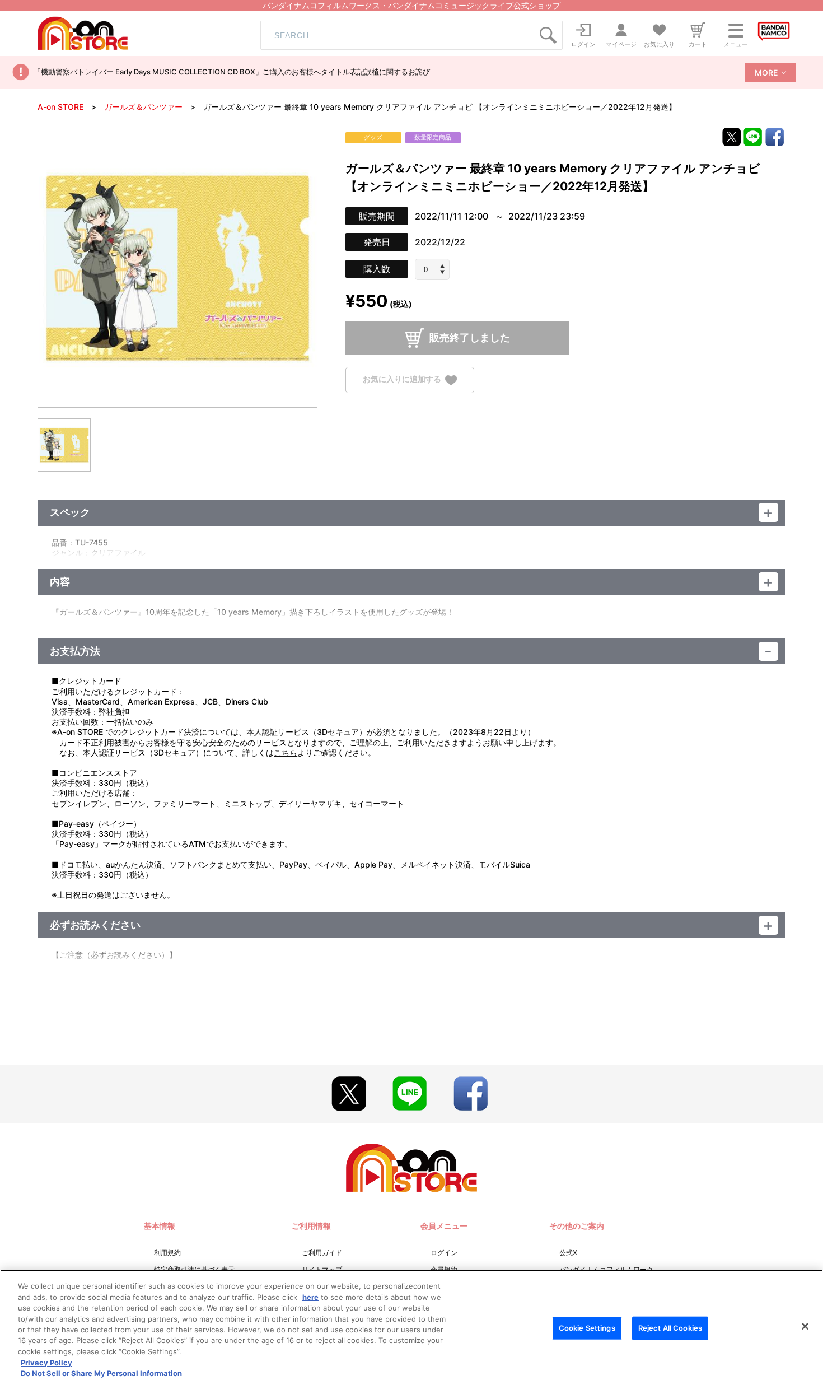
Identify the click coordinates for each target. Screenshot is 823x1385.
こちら (285, 752)
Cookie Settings (587, 1327)
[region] (411, 1327)
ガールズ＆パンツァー (143, 106)
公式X (568, 1252)
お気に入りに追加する (402, 379)
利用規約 (167, 1252)
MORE (766, 72)
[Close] (805, 1326)
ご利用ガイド (322, 1252)
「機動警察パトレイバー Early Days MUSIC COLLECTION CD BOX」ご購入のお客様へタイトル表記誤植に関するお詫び (232, 71)
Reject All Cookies (670, 1327)
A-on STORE (60, 106)
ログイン (444, 1252)
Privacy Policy (46, 1362)
